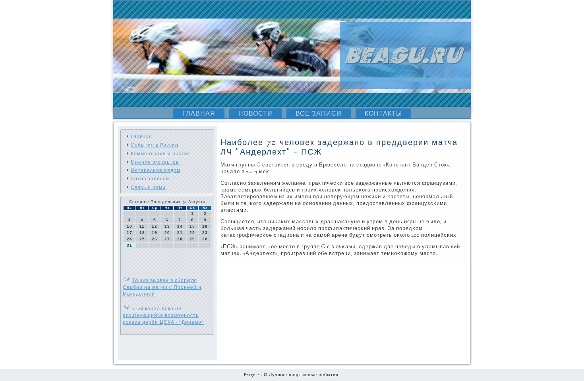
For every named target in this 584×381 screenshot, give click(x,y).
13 (167, 226)
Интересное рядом (155, 170)
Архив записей (150, 179)
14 (180, 226)
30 (205, 239)
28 (180, 239)
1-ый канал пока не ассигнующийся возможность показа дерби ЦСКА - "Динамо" (163, 315)
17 (129, 232)
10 (129, 226)
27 (167, 239)
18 (142, 232)
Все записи (319, 114)
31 (129, 245)
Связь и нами (148, 187)
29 (192, 239)
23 (205, 232)
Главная (198, 114)
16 (205, 226)
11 (142, 226)
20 (167, 232)
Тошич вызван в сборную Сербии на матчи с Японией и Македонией (162, 287)
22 (192, 232)
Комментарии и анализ (161, 154)
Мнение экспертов (155, 162)
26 (154, 239)
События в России (154, 145)
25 (142, 239)
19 (154, 232)
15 (192, 226)
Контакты (383, 114)
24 (129, 239)
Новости (255, 114)
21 (180, 232)
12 (154, 226)
